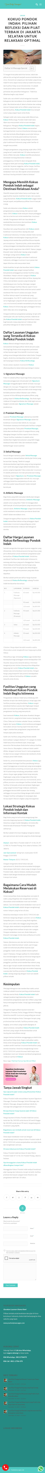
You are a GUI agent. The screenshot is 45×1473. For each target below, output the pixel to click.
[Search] (36, 4)
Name (32, 1228)
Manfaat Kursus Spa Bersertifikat (23, 1061)
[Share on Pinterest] (25, 1197)
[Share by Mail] (38, 1197)
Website (32, 1243)
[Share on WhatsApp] (19, 1197)
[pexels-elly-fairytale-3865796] (22, 57)
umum (22, 15)
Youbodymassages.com (17, 1470)
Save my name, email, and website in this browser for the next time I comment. (21, 1251)
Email (32, 1236)
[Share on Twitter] (13, 1197)
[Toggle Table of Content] (30, 68)
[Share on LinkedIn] (32, 1197)
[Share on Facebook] (7, 1197)
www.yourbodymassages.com (14, 1323)
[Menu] (40, 4)
